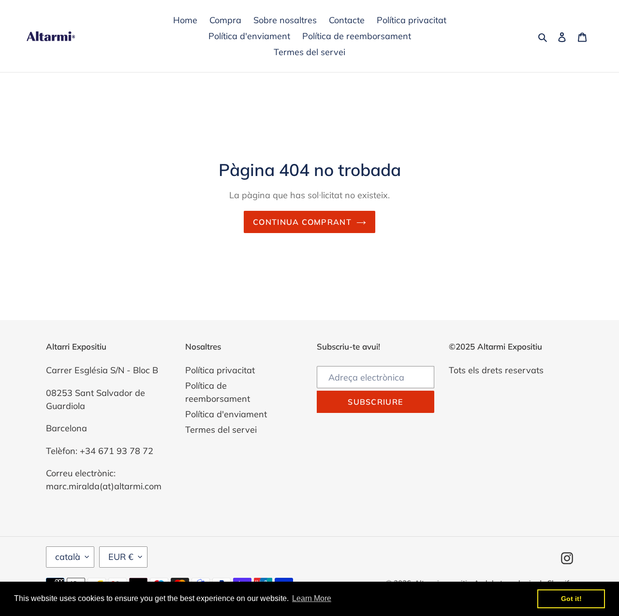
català (67, 556)
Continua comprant (302, 222)
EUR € (120, 556)
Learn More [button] (311, 598)
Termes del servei (221, 429)
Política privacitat (220, 370)
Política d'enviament (226, 414)
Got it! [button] (571, 598)
